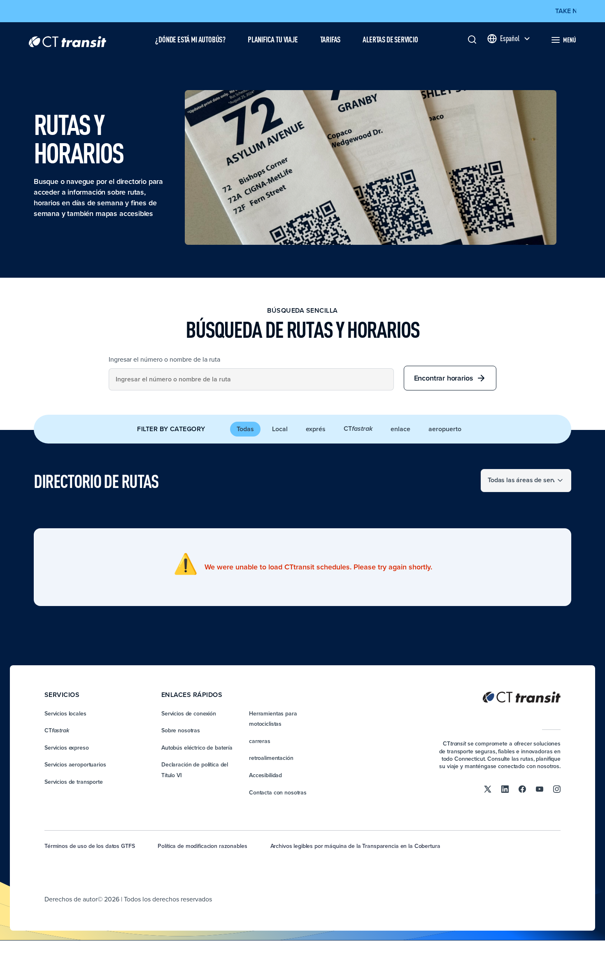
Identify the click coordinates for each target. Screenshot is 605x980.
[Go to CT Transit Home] (67, 39)
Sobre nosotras (180, 730)
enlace (400, 429)
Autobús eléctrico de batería (197, 747)
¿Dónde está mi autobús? (190, 39)
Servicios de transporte (73, 782)
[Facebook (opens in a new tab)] (522, 788)
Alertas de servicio (390, 39)
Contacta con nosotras (278, 792)
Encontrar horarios (443, 378)
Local (280, 429)
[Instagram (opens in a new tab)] (557, 788)
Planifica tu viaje (273, 39)
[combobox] (251, 379)
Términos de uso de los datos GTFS (89, 846)
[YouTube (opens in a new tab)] (539, 788)
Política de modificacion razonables (202, 846)
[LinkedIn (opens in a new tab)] (505, 788)
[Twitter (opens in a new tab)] (487, 788)
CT (358, 428)
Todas (245, 429)
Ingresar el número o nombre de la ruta (164, 359)
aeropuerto (444, 429)
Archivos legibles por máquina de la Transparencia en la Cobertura (355, 846)
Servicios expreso (66, 747)
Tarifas (330, 39)
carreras (259, 741)
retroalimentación (271, 758)
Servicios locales (65, 713)
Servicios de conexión (188, 713)
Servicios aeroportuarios (75, 764)
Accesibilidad (265, 775)
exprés (316, 429)
